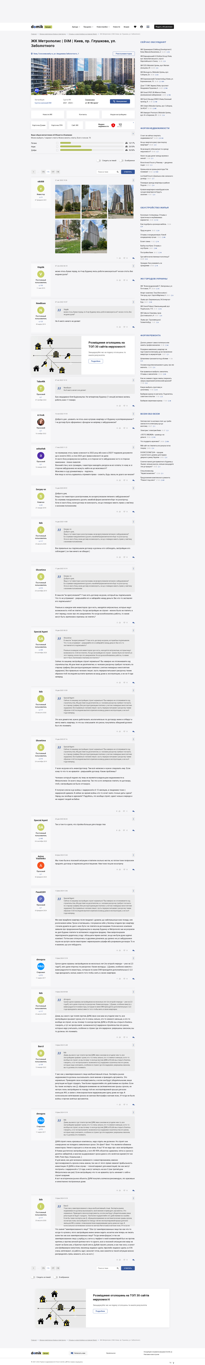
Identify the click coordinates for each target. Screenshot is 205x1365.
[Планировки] (110, 125)
